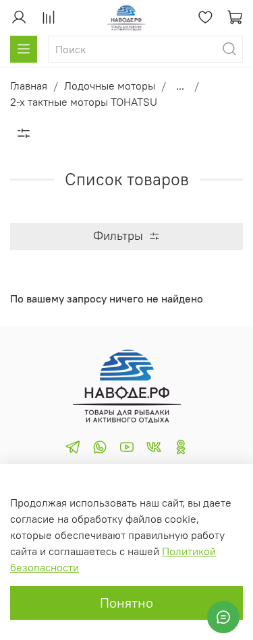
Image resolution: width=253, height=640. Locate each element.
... (180, 85)
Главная (28, 85)
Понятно (126, 602)
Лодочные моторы (109, 85)
